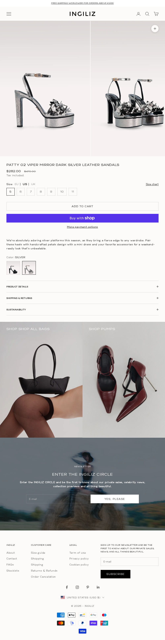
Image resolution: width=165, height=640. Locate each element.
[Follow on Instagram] (77, 587)
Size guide (38, 552)
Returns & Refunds (44, 570)
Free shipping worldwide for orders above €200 (82, 3)
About (10, 552)
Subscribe (115, 574)
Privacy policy (79, 558)
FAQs (10, 564)
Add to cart (82, 206)
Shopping (37, 558)
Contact (11, 558)
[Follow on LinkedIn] (98, 587)
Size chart (152, 184)
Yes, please (114, 498)
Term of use (77, 552)
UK (33, 184)
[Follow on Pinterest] (88, 587)
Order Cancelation (43, 576)
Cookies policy (79, 564)
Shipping (37, 564)
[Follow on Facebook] (67, 587)
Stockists (12, 570)
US (25, 184)
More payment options (82, 226)
